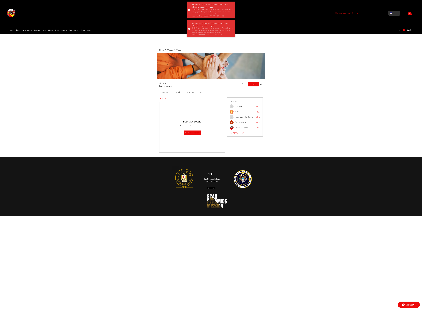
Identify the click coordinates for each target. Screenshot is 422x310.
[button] (410, 13)
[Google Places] (399, 30)
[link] (166, 92)
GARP (211, 174)
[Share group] (261, 84)
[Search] (242, 84)
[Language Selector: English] (394, 13)
